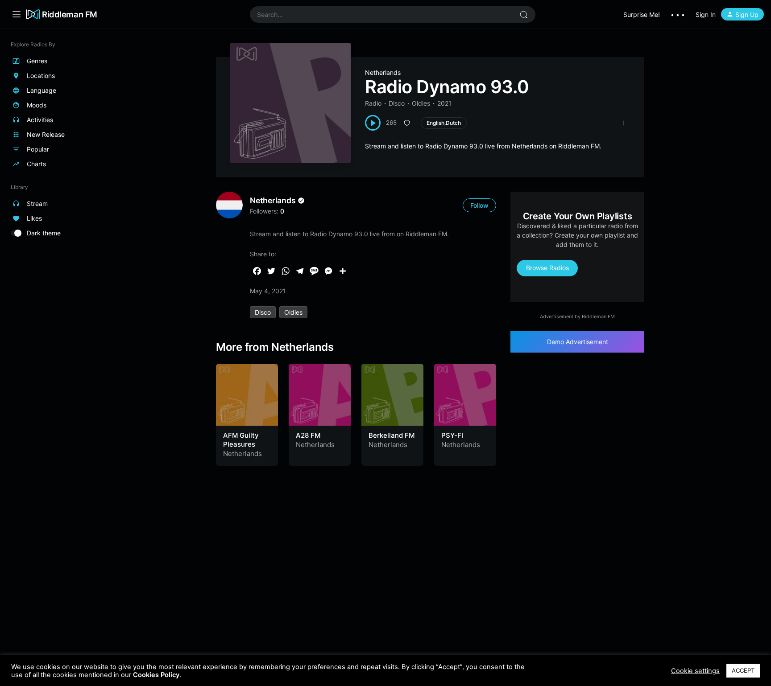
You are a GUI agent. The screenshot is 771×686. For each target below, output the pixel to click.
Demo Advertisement (577, 341)
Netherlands (383, 72)
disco (263, 312)
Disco (397, 103)
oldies (293, 312)
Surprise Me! (641, 14)
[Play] (373, 123)
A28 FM (308, 435)
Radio (373, 103)
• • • (678, 14)
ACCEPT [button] (743, 670)
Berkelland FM (392, 435)
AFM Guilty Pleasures (241, 439)
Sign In (706, 14)
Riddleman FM (69, 14)
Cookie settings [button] (695, 671)
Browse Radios (547, 267)
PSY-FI (452, 435)
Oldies (421, 103)
